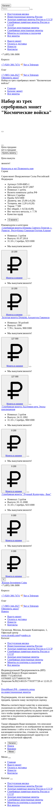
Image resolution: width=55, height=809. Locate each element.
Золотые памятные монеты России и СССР (30, 19)
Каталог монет (15, 91)
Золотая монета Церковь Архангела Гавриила (26, 317)
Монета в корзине (14, 278)
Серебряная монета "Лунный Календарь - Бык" (26, 494)
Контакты (12, 49)
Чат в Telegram (30, 64)
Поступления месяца (18, 14)
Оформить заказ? (10, 77)
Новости (11, 46)
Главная (11, 88)
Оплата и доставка (17, 43)
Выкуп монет (14, 41)
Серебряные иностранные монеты (25, 30)
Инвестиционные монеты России (24, 16)
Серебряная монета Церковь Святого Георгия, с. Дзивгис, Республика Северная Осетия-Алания (26, 229)
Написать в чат (9, 168)
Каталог (6, 5)
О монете (13, 220)
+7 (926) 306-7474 (10, 64)
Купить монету (9, 153)
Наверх (5, 611)
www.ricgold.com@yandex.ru (16, 635)
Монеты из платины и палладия (24, 33)
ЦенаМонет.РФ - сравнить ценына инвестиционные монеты (18, 690)
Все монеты (13, 36)
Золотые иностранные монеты (23, 27)
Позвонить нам (25, 168)
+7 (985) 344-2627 (10, 75)
